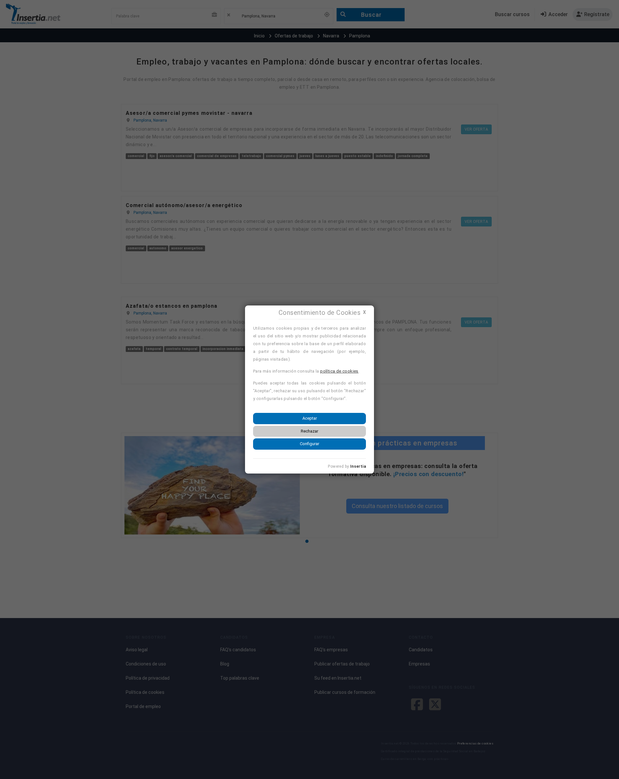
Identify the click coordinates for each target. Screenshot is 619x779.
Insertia (358, 466)
